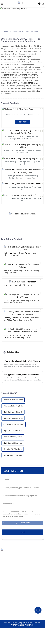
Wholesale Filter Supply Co (13, 406)
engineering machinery (9, 599)
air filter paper (6, 590)
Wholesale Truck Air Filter (13, 400)
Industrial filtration (7, 602)
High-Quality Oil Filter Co (13, 418)
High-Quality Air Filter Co (13, 412)
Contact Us (5, 572)
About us (4, 569)
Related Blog (13, 352)
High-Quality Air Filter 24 (13, 431)
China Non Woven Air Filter (14, 424)
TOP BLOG (4, 578)
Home (6, 32)
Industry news (6, 614)
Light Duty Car (6, 593)
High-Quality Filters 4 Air (13, 443)
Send (22, 532)
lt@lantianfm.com (7, 560)
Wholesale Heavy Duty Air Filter (25, 32)
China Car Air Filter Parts (13, 449)
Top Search (5, 575)
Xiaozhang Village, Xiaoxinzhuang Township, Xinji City (19, 554)
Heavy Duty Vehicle (7, 596)
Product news (6, 611)
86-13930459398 (7, 557)
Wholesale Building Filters (13, 437)
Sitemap (4, 581)
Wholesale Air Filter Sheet (13, 455)
